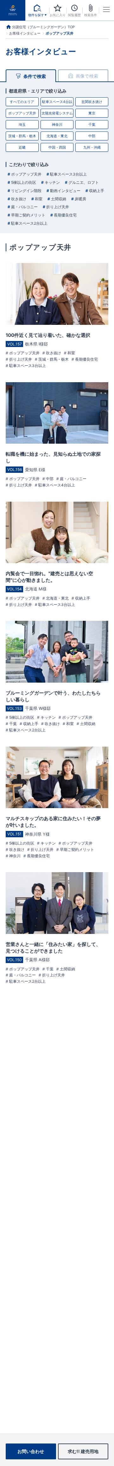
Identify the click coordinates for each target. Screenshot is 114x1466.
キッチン (52, 182)
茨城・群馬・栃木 (22, 136)
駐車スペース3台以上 (68, 174)
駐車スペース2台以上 (29, 223)
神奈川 (57, 124)
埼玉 (22, 124)
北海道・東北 (57, 136)
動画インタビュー (64, 190)
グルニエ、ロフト (83, 182)
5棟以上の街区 (23, 182)
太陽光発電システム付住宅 (57, 114)
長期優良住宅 (65, 215)
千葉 (91, 124)
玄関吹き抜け (91, 102)
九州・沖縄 (92, 147)
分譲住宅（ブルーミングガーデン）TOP (43, 27)
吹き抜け (18, 198)
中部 (91, 136)
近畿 (22, 147)
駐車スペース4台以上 (57, 103)
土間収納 (58, 198)
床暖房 (80, 198)
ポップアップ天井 (22, 113)
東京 (91, 113)
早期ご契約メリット (27, 215)
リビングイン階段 (25, 190)
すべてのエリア (22, 102)
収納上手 (96, 190)
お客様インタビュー (25, 33)
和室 (38, 198)
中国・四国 (57, 147)
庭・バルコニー (24, 206)
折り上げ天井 (57, 206)
